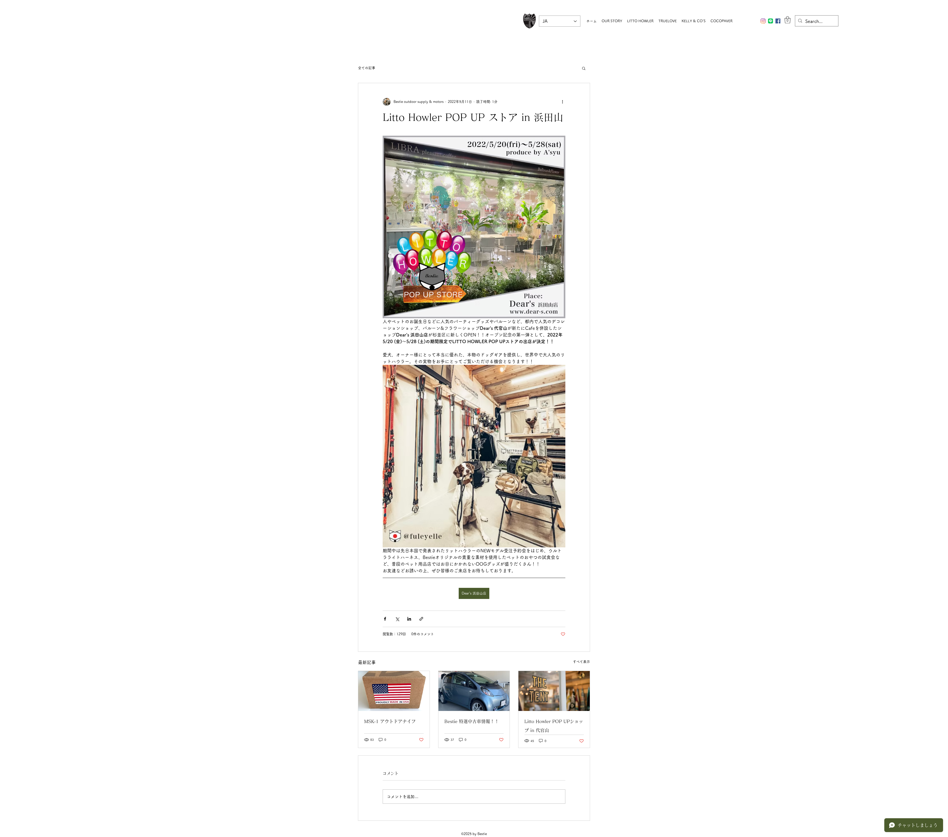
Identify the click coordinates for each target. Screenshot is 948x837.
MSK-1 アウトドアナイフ (390, 721)
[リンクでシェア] (421, 618)
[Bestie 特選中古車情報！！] (474, 691)
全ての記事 (366, 68)
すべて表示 (581, 661)
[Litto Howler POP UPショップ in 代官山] (554, 691)
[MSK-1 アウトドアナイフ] (394, 691)
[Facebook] (777, 21)
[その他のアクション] (562, 102)
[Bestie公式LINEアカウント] (770, 21)
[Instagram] (763, 21)
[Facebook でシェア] (385, 618)
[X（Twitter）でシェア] (397, 618)
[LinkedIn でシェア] (409, 618)
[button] (787, 19)
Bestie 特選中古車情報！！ (471, 721)
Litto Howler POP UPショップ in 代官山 (553, 725)
